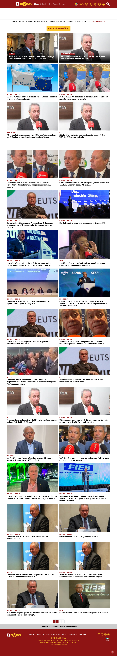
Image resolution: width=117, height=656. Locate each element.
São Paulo (62, 4)
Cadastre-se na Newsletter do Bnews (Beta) (59, 626)
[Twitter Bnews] (96, 4)
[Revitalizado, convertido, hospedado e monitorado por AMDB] (108, 639)
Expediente (56, 634)
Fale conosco (47, 634)
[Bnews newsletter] (96, 21)
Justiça (52, 21)
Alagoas (55, 4)
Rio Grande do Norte (45, 4)
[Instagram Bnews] (100, 4)
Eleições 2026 (60, 21)
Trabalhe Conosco (35, 634)
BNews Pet (44, 21)
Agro (84, 21)
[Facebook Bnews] (92, 4)
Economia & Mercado (33, 21)
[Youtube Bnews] (104, 4)
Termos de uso (83, 634)
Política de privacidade (69, 634)
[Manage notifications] (112, 652)
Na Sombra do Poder (74, 21)
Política (21, 21)
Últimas (14, 21)
